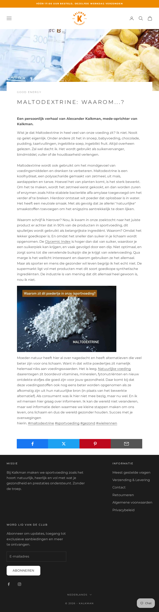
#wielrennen (106, 423)
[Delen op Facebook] (32, 443)
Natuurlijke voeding (114, 369)
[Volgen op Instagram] (19, 584)
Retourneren (123, 495)
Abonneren (23, 570)
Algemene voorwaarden (132, 502)
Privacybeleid (123, 510)
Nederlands (77, 594)
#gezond (87, 423)
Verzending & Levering (131, 480)
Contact (119, 487)
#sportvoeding (67, 423)
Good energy (29, 92)
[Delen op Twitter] (63, 443)
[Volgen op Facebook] (9, 584)
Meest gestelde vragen (131, 472)
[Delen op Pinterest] (95, 443)
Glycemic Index (58, 242)
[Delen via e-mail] (126, 443)
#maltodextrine (41, 423)
